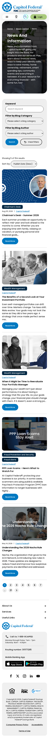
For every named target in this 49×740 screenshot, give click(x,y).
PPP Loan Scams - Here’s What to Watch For (20, 470)
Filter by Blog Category (18, 115)
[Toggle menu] (7, 17)
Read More (10, 241)
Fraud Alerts (10, 459)
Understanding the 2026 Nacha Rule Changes (22, 549)
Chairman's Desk (12, 207)
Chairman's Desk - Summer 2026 (20, 215)
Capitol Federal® (23, 211)
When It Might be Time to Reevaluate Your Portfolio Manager (22, 383)
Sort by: (6, 163)
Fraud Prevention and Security (19, 454)
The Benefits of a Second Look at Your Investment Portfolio (23, 298)
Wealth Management (14, 288)
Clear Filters (33, 142)
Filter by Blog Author (17, 127)
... (5, 590)
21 (11, 590)
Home (10, 29)
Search (12, 142)
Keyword (10, 103)
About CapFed (22, 29)
